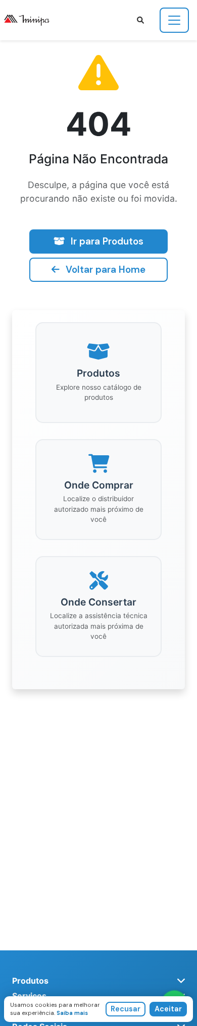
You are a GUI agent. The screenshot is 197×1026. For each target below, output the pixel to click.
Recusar (125, 1008)
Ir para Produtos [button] (107, 241)
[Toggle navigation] (174, 20)
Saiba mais (72, 1012)
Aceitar (168, 1008)
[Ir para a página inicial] (31, 20)
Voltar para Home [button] (105, 269)
